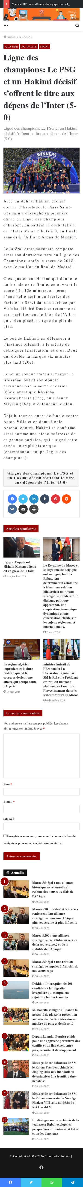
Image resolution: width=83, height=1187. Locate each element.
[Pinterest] (55, 499)
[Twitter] (23, 499)
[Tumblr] (44, 499)
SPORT (44, 46)
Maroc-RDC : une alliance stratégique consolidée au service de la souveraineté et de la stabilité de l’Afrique (54, 942)
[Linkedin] (34, 499)
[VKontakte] (12, 509)
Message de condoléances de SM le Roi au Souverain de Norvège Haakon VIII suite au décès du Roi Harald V (54, 1100)
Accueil (11, 37)
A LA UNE (25, 37)
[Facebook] (12, 499)
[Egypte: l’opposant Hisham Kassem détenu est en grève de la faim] (21, 547)
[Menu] (5, 25)
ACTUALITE (28, 46)
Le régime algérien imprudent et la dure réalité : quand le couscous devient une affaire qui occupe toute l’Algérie (19, 675)
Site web (8, 818)
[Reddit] (66, 499)
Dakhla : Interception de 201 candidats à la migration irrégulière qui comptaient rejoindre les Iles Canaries (52, 990)
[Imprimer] (34, 509)
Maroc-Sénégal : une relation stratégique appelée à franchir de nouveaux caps (55, 966)
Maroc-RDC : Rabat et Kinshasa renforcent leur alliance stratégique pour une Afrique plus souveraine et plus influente (55, 916)
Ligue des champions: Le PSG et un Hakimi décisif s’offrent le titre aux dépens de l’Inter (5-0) (41, 477)
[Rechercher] (77, 25)
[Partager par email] (23, 509)
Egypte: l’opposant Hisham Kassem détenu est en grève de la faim (19, 566)
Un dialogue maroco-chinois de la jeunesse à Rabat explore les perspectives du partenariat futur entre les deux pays (55, 1127)
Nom (7, 784)
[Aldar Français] (41, 14)
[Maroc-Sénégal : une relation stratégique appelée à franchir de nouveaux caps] (16, 968)
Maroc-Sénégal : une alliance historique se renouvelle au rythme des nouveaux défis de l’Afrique (52, 889)
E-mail (9, 801)
